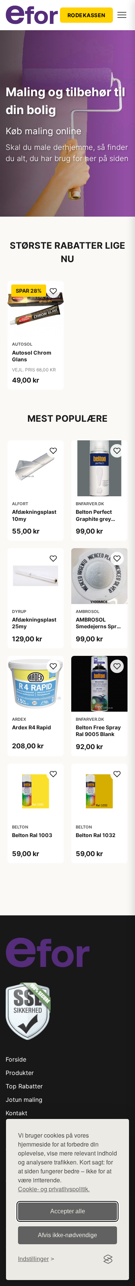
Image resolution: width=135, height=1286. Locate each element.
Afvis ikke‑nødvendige (67, 1235)
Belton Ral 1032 (96, 835)
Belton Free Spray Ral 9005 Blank (98, 730)
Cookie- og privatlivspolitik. (54, 1189)
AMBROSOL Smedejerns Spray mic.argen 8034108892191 (99, 629)
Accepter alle (67, 1211)
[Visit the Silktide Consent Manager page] (108, 1259)
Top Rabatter (24, 1086)
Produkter (20, 1072)
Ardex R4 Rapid (31, 727)
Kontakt (16, 1113)
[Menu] (121, 14)
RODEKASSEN (86, 15)
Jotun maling (24, 1099)
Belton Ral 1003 (32, 835)
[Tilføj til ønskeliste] (53, 291)
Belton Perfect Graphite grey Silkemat (94, 518)
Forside (16, 1059)
